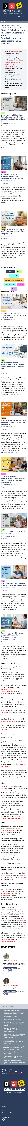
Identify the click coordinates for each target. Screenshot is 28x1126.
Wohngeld (15, 893)
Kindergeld (10, 877)
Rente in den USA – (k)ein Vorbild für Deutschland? (14, 533)
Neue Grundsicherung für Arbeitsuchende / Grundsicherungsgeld (12, 64)
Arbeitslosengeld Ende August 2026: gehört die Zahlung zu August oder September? (13, 422)
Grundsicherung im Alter (8, 721)
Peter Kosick (8, 27)
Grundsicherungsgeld (8, 734)
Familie (3, 172)
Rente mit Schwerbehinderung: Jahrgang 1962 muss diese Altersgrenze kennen (12, 635)
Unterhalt (4, 875)
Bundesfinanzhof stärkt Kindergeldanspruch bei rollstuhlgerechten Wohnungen (12, 176)
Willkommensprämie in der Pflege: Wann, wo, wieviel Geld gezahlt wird (13, 584)
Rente (21, 60)
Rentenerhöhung (6, 712)
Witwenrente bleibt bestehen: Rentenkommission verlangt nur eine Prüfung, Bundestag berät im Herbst (13, 118)
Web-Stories (18, 863)
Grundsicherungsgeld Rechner (10, 818)
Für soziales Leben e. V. (15, 1074)
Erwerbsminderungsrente (9, 691)
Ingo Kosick (20, 27)
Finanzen (4, 227)
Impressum (4, 939)
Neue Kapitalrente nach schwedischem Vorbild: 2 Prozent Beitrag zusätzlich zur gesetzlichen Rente (13, 366)
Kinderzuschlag (21, 877)
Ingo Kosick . (5, 373)
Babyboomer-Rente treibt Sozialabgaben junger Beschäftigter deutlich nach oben (13, 315)
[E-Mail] (9, 970)
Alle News (10, 271)
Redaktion (5, 1115)
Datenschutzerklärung (8, 941)
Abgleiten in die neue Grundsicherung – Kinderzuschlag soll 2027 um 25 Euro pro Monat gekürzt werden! (13, 479)
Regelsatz (4, 789)
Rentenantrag (5, 729)
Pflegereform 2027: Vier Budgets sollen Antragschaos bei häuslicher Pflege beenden (13, 232)
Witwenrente (5, 693)
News (6, 56)
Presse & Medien (6, 1117)
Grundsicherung (10, 284)
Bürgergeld (14, 276)
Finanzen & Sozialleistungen (14, 280)
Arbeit (14, 289)
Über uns (23, 920)
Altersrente (4, 689)
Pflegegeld (4, 895)
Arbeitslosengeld (6, 893)
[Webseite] (11, 970)
